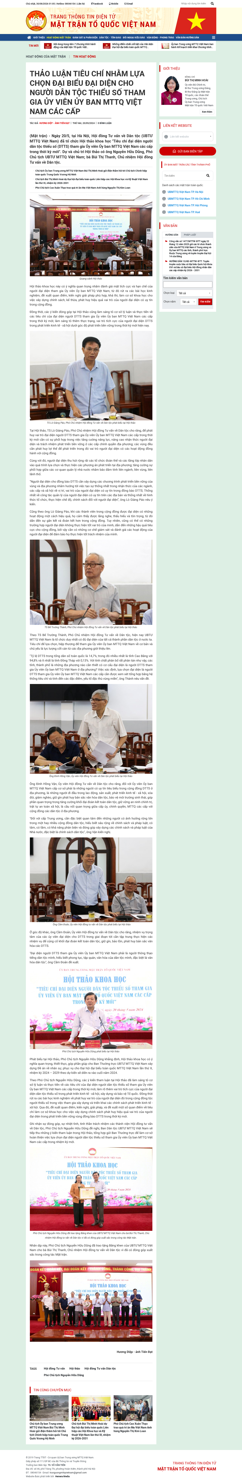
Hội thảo (74, 1368)
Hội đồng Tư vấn (54, 1368)
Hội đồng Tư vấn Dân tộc (100, 1368)
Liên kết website (177, 126)
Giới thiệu (171, 68)
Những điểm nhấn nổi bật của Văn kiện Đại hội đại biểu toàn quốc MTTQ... (132, 46)
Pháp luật (190, 235)
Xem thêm (207, 112)
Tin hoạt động (84, 56)
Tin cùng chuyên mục (52, 1390)
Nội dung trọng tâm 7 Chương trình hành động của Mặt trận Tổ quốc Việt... (75, 46)
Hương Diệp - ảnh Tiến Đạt (54, 123)
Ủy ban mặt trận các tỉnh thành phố (187, 164)
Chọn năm (170, 301)
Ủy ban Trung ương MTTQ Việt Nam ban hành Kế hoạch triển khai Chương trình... (192, 46)
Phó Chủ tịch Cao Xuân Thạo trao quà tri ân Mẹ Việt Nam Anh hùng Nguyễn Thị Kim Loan (133, 1427)
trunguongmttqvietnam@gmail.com (68, 1472)
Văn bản (170, 226)
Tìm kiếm (205, 301)
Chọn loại (169, 292)
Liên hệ (81, 3)
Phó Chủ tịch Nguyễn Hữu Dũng (64, 1375)
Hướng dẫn (171, 235)
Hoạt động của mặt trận (46, 56)
